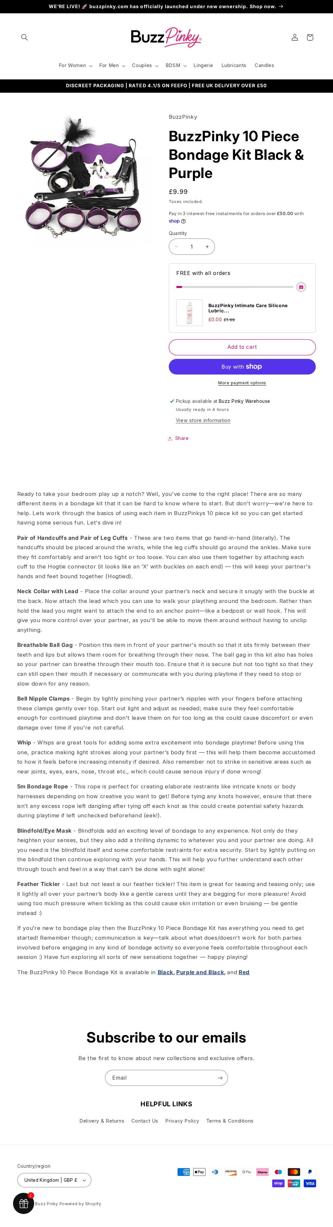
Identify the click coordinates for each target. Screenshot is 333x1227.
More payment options (242, 382)
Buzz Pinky (46, 1204)
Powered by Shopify (80, 1204)
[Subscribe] (220, 1078)
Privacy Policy (182, 1121)
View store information (203, 420)
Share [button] (182, 438)
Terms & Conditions (230, 1121)
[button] (24, 37)
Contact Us (144, 1121)
